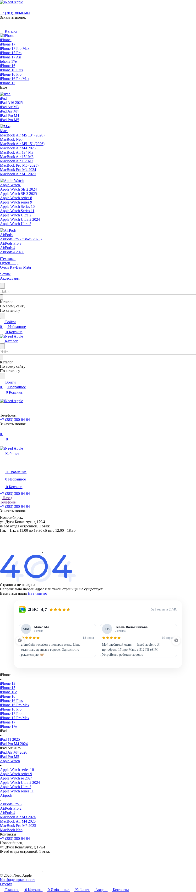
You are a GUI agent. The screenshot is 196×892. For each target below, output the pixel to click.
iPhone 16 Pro (11, 709)
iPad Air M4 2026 (13, 752)
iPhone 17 (7, 722)
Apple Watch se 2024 (16, 778)
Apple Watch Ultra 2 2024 (20, 782)
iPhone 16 (7, 696)
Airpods (6, 795)
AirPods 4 (7, 813)
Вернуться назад (13, 593)
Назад (7, 498)
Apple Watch (10, 761)
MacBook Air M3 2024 (18, 817)
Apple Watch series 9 (16, 774)
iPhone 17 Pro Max (14, 718)
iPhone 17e (8, 726)
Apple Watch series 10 (17, 770)
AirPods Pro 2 (11, 808)
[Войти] (2, 429)
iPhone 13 (7, 683)
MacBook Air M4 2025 (18, 821)
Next (176, 640)
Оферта (6, 884)
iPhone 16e (8, 692)
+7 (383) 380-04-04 (15, 13)
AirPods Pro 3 (11, 804)
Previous (20, 640)
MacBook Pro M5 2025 (18, 826)
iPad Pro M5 (9, 757)
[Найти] (2, 316)
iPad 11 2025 (10, 739)
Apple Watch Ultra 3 (15, 787)
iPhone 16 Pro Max (14, 705)
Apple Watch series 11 (17, 791)
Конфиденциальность (17, 880)
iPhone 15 (7, 688)
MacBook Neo (11, 830)
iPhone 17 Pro (11, 713)
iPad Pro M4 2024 (14, 744)
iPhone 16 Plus (11, 701)
